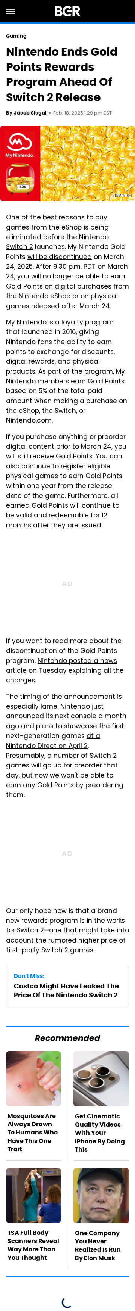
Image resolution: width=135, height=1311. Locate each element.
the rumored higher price (76, 941)
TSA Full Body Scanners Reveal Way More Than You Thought (33, 1245)
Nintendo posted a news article (61, 666)
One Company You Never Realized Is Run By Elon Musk (98, 1245)
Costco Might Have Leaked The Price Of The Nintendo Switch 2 (66, 990)
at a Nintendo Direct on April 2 (53, 741)
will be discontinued (59, 257)
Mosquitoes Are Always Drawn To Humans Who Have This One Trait (33, 1132)
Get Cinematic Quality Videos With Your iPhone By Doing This (100, 1133)
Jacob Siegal (30, 113)
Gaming (16, 36)
